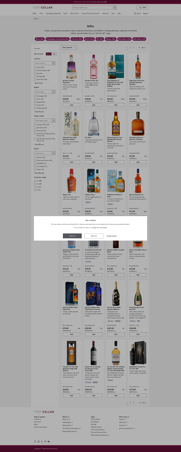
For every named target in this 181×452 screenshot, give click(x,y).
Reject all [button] (94, 236)
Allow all (72, 236)
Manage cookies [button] (112, 236)
